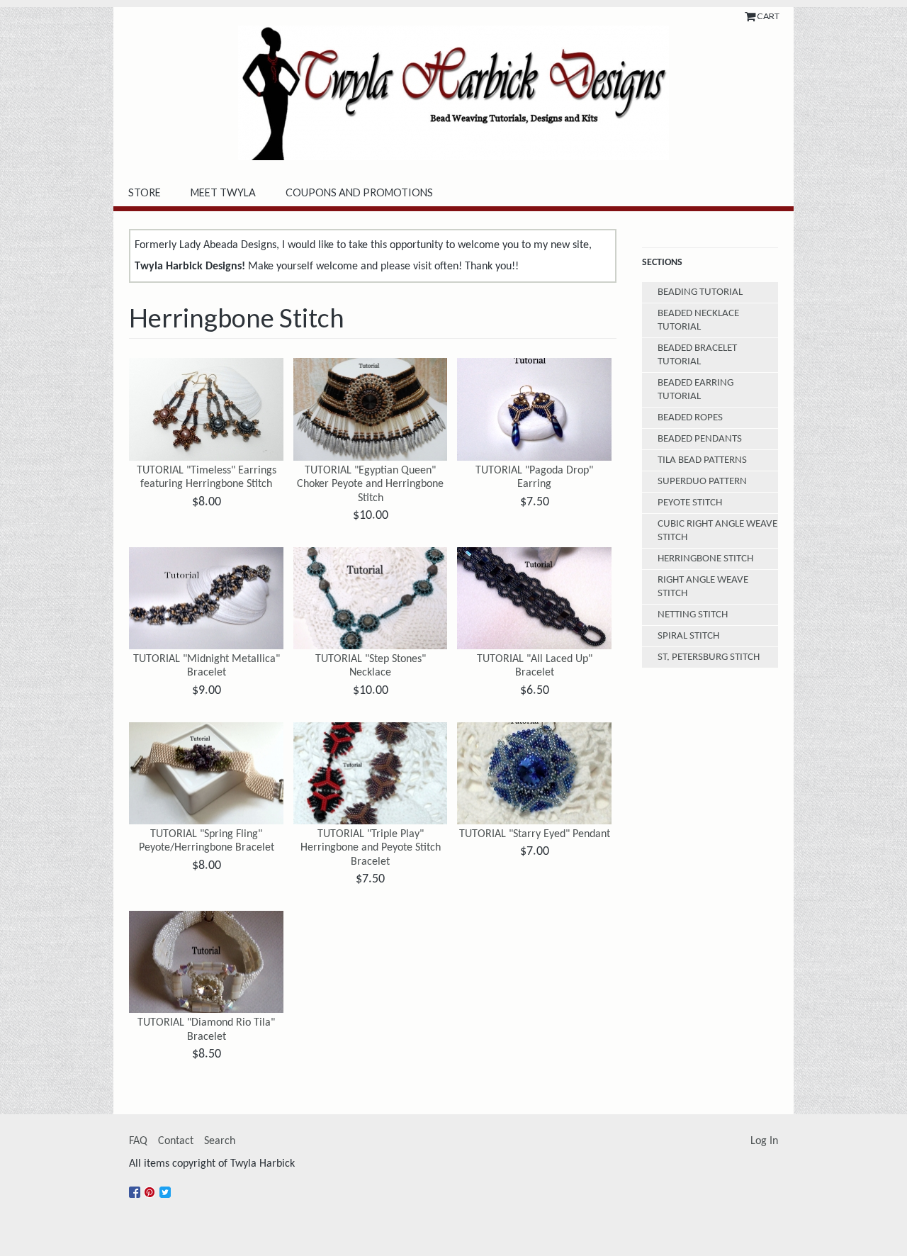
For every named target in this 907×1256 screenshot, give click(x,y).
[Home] (453, 93)
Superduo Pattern (702, 481)
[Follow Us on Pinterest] (151, 1186)
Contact (175, 1141)
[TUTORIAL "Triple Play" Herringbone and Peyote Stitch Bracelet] (370, 773)
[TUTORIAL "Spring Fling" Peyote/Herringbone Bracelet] (206, 773)
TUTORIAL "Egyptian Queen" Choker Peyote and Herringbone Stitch (370, 484)
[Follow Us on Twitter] (166, 1186)
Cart (768, 16)
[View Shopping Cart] (751, 16)
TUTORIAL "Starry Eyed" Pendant (534, 834)
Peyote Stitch (690, 503)
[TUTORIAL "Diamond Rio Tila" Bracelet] (206, 962)
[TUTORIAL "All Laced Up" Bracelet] (534, 598)
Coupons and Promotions (359, 192)
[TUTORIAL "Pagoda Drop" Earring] (534, 409)
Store (144, 192)
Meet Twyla (223, 192)
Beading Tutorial (700, 292)
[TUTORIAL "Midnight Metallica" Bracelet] (206, 598)
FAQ (138, 1141)
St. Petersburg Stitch (709, 657)
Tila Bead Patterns (702, 460)
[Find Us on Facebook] (136, 1186)
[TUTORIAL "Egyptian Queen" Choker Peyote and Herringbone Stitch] (370, 409)
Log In (764, 1141)
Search (219, 1141)
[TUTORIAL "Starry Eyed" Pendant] (534, 773)
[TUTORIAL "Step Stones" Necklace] (370, 598)
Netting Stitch (693, 615)
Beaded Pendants (700, 439)
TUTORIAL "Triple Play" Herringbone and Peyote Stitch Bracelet (370, 848)
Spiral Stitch (688, 636)
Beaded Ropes (690, 418)
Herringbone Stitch (705, 559)
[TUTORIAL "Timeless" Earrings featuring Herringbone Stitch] (206, 409)
